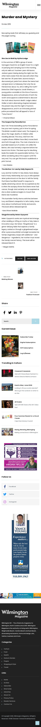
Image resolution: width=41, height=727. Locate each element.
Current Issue (9, 328)
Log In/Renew (25, 353)
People (6, 661)
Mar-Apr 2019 (31, 258)
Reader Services (9, 701)
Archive (6, 683)
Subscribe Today (26, 337)
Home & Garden (9, 658)
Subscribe (7, 686)
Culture (19, 258)
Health (6, 655)
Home (6, 680)
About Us (7, 695)
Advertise (7, 692)
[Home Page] (10, 2)
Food (5, 652)
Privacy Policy (8, 698)
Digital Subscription (28, 342)
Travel (6, 667)
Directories (7, 689)
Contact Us (8, 704)
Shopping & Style (10, 664)
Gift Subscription (26, 348)
